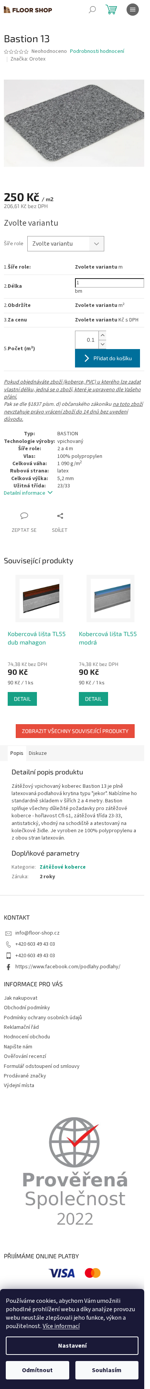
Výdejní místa (19, 1085)
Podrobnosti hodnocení (97, 51)
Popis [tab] (16, 753)
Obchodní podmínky (27, 1008)
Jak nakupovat (20, 998)
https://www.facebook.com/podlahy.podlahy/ (67, 967)
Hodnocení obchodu (27, 1037)
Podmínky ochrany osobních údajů (43, 1018)
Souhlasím (107, 1370)
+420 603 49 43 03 (35, 944)
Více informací (61, 1326)
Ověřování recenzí (25, 1056)
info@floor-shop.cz (37, 933)
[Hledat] (92, 9)
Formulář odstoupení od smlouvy (42, 1066)
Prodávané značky (25, 1076)
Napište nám (18, 1047)
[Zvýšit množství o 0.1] (102, 335)
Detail (22, 698)
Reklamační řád (21, 1027)
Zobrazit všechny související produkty (75, 731)
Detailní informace (24, 493)
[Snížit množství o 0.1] (102, 344)
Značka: (27, 59)
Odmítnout (37, 1370)
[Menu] (132, 9)
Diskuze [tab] (38, 753)
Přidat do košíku (112, 358)
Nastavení (72, 1345)
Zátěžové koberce (63, 867)
